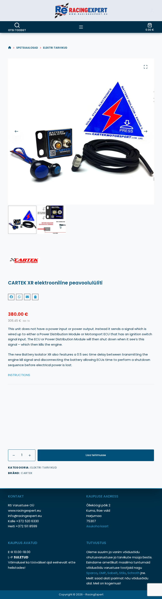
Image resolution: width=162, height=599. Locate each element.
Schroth (133, 573)
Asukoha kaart (97, 526)
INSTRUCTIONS (19, 375)
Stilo (122, 573)
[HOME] (9, 47)
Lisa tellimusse (96, 455)
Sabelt (112, 573)
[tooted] (81, 27)
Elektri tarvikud (43, 468)
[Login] (152, 10)
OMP (102, 573)
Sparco (91, 573)
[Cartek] (81, 260)
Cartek (26, 473)
